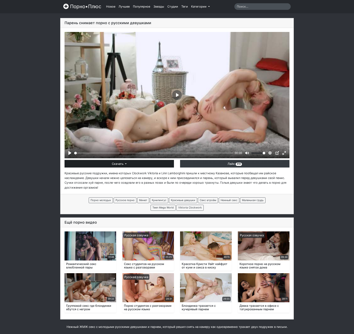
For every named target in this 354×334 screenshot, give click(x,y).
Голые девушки (231, 182)
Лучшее (124, 6)
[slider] (153, 153)
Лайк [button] (234, 163)
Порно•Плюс (85, 6)
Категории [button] (199, 6)
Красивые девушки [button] (183, 200)
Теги (184, 6)
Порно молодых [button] (101, 200)
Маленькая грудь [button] (253, 200)
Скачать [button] (118, 163)
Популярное (141, 6)
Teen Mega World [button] (163, 207)
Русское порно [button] (125, 200)
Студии (172, 6)
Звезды (158, 6)
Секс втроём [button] (208, 200)
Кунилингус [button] (159, 200)
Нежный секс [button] (229, 200)
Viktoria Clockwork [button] (190, 207)
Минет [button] (143, 200)
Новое (110, 6)
